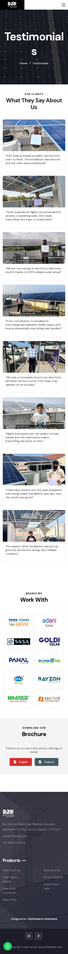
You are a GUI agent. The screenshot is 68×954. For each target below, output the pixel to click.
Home (23, 63)
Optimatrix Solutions (42, 919)
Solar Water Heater (10, 879)
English (23, 762)
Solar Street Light (51, 886)
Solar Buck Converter (9, 891)
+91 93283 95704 (14, 843)
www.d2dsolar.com (50, 947)
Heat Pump (10, 900)
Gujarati (49, 762)
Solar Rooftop (11, 870)
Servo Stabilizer (53, 877)
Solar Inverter (52, 870)
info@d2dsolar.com (15, 836)
